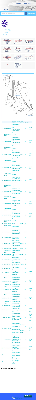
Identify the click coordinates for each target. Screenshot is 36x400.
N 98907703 (7, 305)
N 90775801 (7, 264)
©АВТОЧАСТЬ (23, 3)
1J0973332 (7, 348)
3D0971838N (7, 310)
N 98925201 (7, 232)
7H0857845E (7, 254)
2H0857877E (7, 281)
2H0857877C (7, 272)
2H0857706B (7, 141)
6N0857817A (7, 259)
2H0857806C (7, 192)
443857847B (7, 223)
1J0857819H (7, 238)
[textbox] (12, 13)
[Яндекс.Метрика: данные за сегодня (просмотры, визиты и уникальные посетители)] (18, 398)
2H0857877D (7, 298)
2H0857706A (7, 128)
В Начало (7, 29)
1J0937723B (7, 328)
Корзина (32, 9)
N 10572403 (7, 243)
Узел (6, 34)
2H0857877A (7, 289)
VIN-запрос (31, 13)
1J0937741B (7, 340)
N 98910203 (7, 268)
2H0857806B (7, 180)
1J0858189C (7, 248)
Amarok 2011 (8, 31)
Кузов (6, 32)
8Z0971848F (7, 317)
